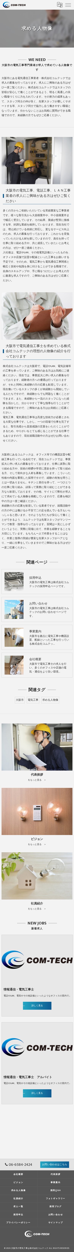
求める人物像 (50, 700)
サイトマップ (55, 1222)
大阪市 (20, 700)
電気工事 (33, 700)
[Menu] (68, 5)
